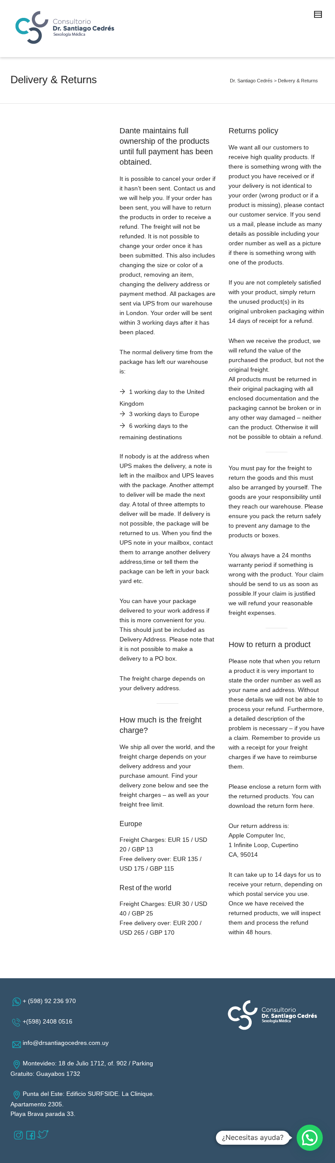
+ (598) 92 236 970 (51, 1000)
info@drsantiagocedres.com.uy (67, 1042)
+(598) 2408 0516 (49, 1021)
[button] (310, 1138)
